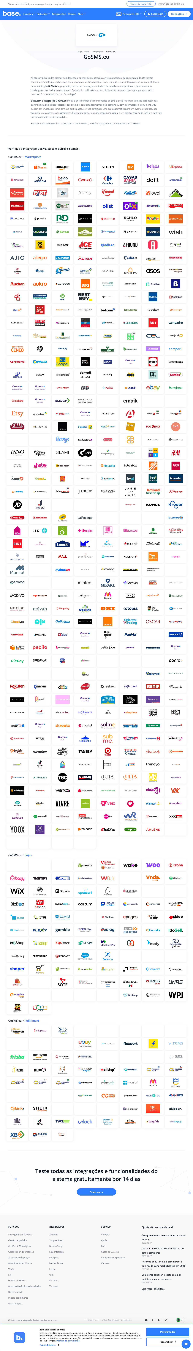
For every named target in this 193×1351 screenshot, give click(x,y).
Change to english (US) (141, 4)
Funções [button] (28, 13)
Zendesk (53, 1286)
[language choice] (180, 1320)
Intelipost (54, 1257)
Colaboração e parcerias (113, 1257)
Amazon (53, 1234)
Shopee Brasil (56, 1240)
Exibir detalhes (47, 1345)
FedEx (52, 1268)
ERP (10, 1274)
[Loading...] (146, 1320)
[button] (129, 13)
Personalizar (166, 1342)
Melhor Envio (56, 1263)
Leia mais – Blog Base (153, 1288)
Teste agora (177, 13)
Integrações (58, 13)
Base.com (17, 1320)
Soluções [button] (42, 13)
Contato (105, 1234)
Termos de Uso (92, 1320)
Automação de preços (19, 1257)
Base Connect (15, 1291)
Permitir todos (167, 1332)
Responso (54, 1280)
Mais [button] (80, 13)
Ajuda (104, 1240)
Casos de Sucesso (110, 1251)
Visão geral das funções (20, 1234)
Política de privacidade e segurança (116, 1320)
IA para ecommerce (18, 1297)
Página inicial (83, 51)
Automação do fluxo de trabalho (24, 1286)
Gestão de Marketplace (19, 1246)
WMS (10, 1268)
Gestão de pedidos (17, 1240)
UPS (51, 1274)
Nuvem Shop (55, 1246)
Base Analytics (15, 1303)
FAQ (103, 1246)
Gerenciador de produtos (21, 1251)
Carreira (105, 1263)
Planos (72, 13)
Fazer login (157, 13)
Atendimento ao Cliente (20, 1263)
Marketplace (33, 157)
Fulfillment (32, 1020)
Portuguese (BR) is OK (172, 3)
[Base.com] (12, 14)
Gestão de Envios (17, 1280)
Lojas (28, 855)
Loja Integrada (56, 1251)
